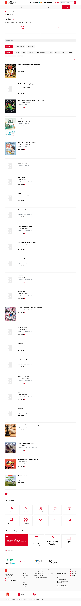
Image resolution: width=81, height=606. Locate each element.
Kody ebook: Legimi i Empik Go (52, 574)
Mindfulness (30, 52)
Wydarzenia (23, 7)
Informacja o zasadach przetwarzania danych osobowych (61, 574)
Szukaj (75, 2)
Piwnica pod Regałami (38, 573)
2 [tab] (6, 550)
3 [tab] (8, 550)
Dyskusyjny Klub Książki (38, 575)
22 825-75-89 (9, 577)
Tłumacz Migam (40, 2)
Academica (50, 571)
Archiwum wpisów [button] (9, 59)
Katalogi (47, 7)
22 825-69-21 (9, 578)
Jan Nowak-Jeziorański (38, 571)
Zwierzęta (70, 52)
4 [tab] (9, 550)
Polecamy (65, 7)
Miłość (23, 52)
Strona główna (10, 11)
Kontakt (73, 7)
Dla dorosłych (30, 46)
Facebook (56, 3)
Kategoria (7, 43)
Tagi (6, 49)
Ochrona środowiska (10, 55)
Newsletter (74, 575)
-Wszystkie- (8, 46)
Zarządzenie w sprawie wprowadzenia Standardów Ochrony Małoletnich (62, 586)
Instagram (58, 3)
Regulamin (59, 577)
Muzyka (20, 55)
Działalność (39, 7)
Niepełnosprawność (41, 52)
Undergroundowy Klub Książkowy (40, 577)
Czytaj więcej (21, 71)
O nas (7, 7)
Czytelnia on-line (56, 7)
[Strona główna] (11, 2)
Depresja (17, 52)
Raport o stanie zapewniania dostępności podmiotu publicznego (62, 582)
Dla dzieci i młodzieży (19, 46)
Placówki (31, 7)
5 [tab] (11, 550)
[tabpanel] (16, 540)
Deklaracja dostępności (48, 2)
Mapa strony (59, 571)
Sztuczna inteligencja (59, 52)
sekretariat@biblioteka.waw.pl (13, 580)
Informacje (14, 7)
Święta (50, 52)
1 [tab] (5, 550)
